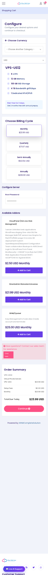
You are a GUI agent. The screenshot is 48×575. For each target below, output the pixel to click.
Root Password (12, 194)
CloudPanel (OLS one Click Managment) (18, 222)
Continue (23, 408)
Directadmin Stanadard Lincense (23, 284)
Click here (7, 354)
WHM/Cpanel (15, 313)
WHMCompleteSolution (30, 423)
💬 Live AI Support (14, 569)
